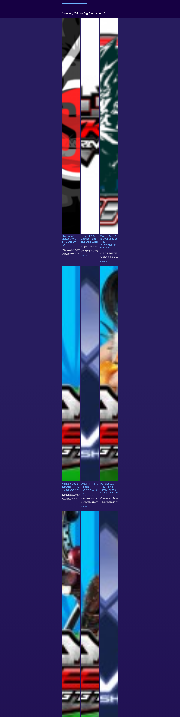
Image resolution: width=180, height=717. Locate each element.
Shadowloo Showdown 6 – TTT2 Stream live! (70, 240)
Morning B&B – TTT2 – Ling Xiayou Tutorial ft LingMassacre (109, 488)
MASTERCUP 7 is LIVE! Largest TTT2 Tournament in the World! (108, 241)
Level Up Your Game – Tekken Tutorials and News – (74, 2)
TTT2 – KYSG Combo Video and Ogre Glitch (90, 238)
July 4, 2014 (64, 502)
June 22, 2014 (84, 506)
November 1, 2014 (104, 261)
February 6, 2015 (65, 257)
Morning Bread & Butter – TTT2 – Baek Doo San (70, 486)
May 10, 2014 (102, 504)
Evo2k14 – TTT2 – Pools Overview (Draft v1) (89, 488)
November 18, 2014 (85, 255)
